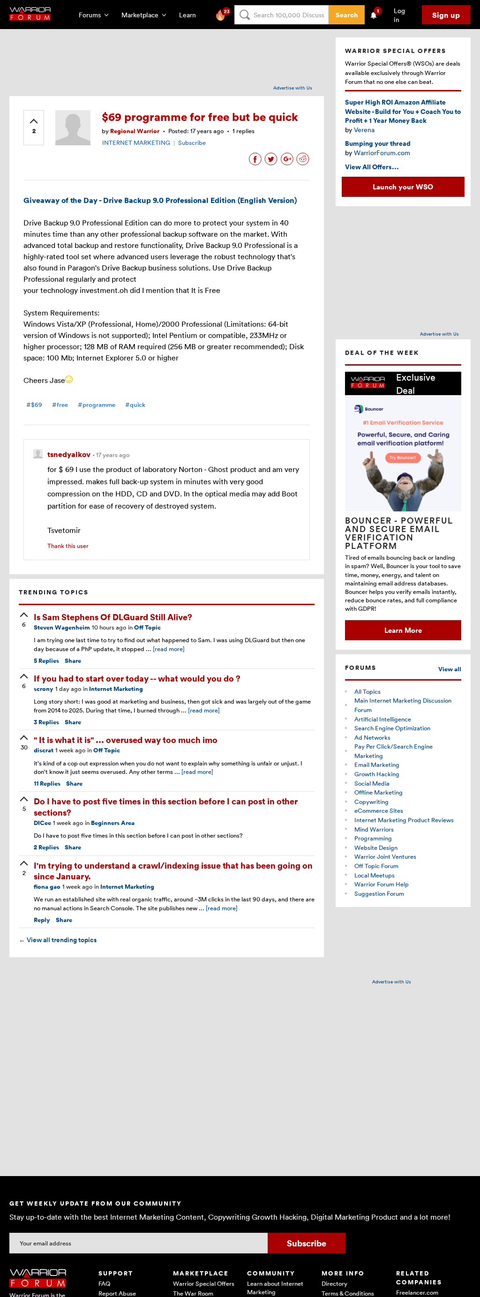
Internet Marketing (116, 688)
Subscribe (192, 142)
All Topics (367, 691)
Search (347, 15)
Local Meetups (374, 875)
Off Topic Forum (376, 866)
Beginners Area (113, 822)
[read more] (169, 649)
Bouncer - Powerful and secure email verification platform (399, 533)
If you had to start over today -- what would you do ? (137, 678)
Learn (190, 14)
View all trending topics (58, 940)
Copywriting (371, 801)
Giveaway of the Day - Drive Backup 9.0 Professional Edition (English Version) (160, 200)
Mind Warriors (374, 829)
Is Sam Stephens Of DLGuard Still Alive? (113, 616)
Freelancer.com (417, 1292)
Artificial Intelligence (382, 719)
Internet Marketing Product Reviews (404, 820)
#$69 (34, 404)
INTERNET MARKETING (136, 142)
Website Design (376, 847)
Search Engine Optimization (392, 728)
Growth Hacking (376, 774)
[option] (403, 506)
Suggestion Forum (379, 893)
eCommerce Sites (378, 810)
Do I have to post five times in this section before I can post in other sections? (166, 806)
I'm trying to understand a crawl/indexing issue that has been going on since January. (173, 870)
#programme (96, 404)
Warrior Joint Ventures (385, 856)
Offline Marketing (378, 792)
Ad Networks (372, 737)
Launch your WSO (403, 186)
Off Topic (147, 627)
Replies (46, 660)
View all (449, 669)
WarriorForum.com (382, 152)
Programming (373, 838)
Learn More (403, 630)
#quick (135, 404)
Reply (42, 919)
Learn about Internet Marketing (275, 1287)
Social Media (372, 783)
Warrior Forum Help (381, 884)
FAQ (104, 1283)
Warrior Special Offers (203, 1283)
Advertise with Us (292, 87)
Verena (364, 129)
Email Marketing (376, 764)
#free (60, 404)
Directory (334, 1283)
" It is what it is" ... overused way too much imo (126, 739)
